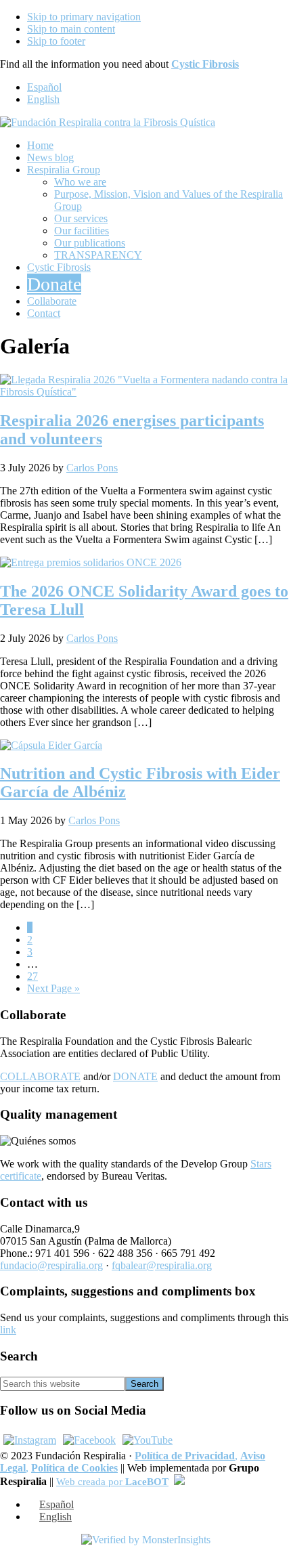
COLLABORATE (40, 1076)
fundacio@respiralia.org (51, 1265)
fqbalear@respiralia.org (162, 1265)
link (8, 1329)
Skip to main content (71, 29)
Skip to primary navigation (84, 16)
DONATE (135, 1076)
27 (32, 976)
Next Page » (53, 988)
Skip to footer (56, 41)
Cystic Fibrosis (205, 64)
